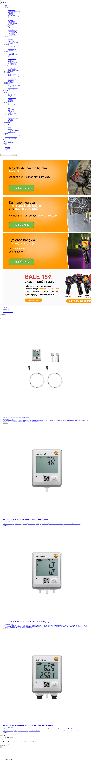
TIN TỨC (5, 143)
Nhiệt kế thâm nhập (12, 78)
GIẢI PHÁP (5, 133)
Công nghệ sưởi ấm (12, 98)
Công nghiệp (8, 122)
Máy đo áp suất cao (12, 63)
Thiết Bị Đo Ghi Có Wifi (8, 312)
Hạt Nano (10, 124)
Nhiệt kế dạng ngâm (12, 79)
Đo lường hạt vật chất (12, 12)
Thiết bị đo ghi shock (12, 35)
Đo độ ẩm (7, 44)
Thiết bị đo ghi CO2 (12, 33)
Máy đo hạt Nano (11, 15)
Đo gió (6, 65)
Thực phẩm (7, 102)
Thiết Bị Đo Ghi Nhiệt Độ (8, 310)
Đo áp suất (7, 55)
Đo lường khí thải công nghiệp (14, 11)
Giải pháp (10, 743)
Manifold (10, 60)
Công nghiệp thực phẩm (12, 106)
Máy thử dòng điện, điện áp (13, 42)
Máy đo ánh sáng (11, 21)
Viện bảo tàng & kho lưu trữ (13, 130)
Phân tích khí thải (11, 10)
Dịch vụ (14, 743)
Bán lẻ (9, 108)
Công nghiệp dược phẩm (13, 118)
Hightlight (18, 743)
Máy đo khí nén (11, 89)
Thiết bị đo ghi (8, 25)
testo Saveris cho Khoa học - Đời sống (15, 117)
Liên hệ (6, 141)
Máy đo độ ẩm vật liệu (12, 47)
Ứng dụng (7, 743)
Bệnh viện (10, 121)
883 (3, 320)
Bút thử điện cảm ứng (12, 43)
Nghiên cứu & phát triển (12, 132)
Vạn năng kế (10, 39)
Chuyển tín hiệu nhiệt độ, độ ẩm (14, 85)
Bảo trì (9, 127)
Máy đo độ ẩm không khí (13, 46)
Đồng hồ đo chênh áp (12, 59)
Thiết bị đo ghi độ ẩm (12, 31)
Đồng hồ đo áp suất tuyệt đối (13, 57)
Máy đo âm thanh (11, 22)
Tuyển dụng (7, 148)
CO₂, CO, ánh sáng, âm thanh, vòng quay (13, 16)
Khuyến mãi (7, 147)
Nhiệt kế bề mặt (11, 75)
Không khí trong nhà (12, 95)
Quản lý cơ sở (10, 99)
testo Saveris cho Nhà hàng (10, 138)
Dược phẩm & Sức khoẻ (10, 114)
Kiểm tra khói (10, 14)
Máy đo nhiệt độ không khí (13, 76)
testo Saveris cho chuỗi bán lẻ (11, 137)
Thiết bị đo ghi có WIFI (12, 27)
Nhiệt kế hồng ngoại (12, 74)
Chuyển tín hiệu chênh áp (13, 88)
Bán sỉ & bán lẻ (11, 109)
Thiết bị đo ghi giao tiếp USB (14, 29)
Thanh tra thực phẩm (12, 104)
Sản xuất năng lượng (12, 131)
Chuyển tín (7, 83)
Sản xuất (9, 128)
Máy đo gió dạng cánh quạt (13, 68)
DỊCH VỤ (5, 139)
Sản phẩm (5, 5)
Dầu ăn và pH (8, 51)
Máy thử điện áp (11, 41)
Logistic (9, 112)
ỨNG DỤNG (5, 90)
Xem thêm (5, 422)
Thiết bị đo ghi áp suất (12, 32)
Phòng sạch (10, 125)
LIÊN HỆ (5, 150)
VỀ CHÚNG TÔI (6, 149)
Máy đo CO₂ (10, 18)
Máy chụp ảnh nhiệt (9, 71)
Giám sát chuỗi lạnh (12, 113)
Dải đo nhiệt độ (11, 81)
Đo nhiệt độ (7, 72)
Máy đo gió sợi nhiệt (12, 69)
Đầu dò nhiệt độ (11, 80)
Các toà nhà (10, 100)
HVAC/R (7, 92)
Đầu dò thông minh (9, 82)
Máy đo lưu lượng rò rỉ (12, 62)
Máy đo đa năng (11, 24)
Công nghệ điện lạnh (12, 94)
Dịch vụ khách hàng (9, 142)
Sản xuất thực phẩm (12, 105)
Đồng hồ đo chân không (12, 61)
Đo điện (7, 36)
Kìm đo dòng (10, 40)
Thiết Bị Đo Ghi (6, 309)
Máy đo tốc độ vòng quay (13, 23)
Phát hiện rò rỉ (10, 13)
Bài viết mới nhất (8, 145)
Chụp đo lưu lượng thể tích (13, 70)
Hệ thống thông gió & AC (13, 96)
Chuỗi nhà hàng (11, 111)
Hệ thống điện (10, 101)
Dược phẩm (10, 120)
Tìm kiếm (14, 154)
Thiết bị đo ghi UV (11, 34)
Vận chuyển (10, 119)
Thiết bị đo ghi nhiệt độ (12, 30)
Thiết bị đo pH (11, 53)
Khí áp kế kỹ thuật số (12, 64)
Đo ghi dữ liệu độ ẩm (12, 49)
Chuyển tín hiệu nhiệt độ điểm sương (15, 86)
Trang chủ (5, 307)
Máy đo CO (10, 20)
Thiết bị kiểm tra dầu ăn (12, 54)
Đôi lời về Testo (23, 743)
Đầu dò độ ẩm (10, 50)
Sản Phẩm (5, 308)
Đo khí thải (7, 7)
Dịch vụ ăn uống (11, 110)
